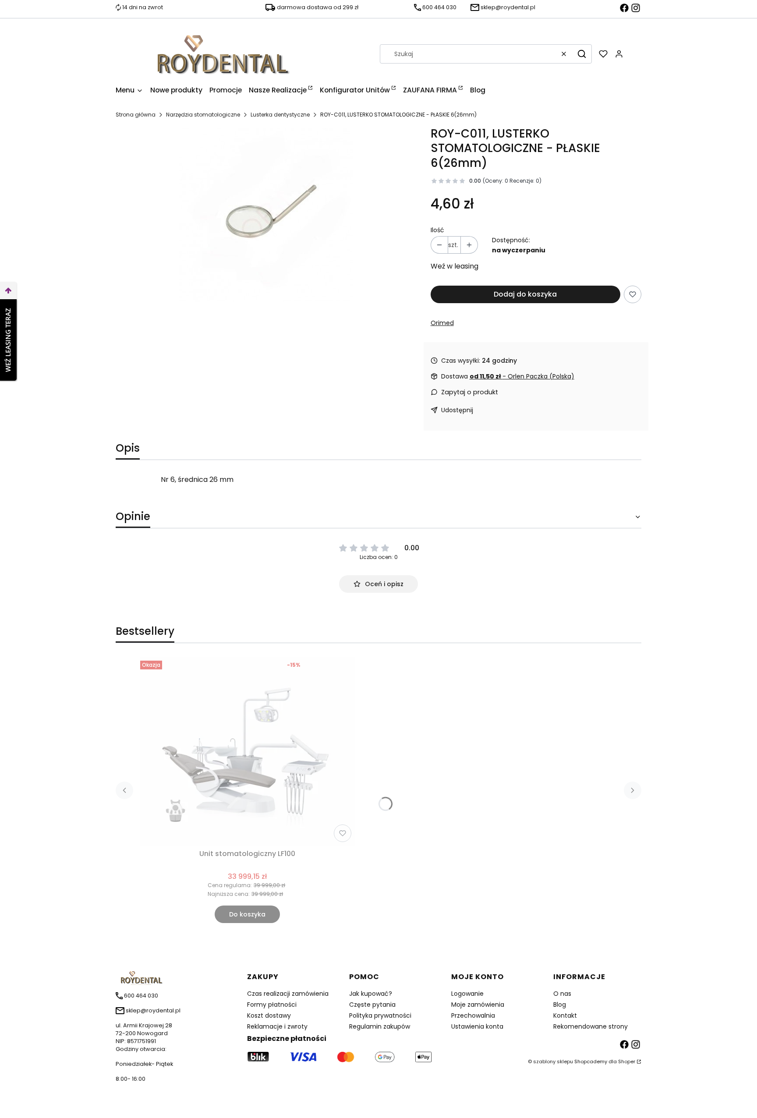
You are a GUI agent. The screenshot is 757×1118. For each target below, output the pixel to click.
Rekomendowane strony (590, 1026)
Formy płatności (272, 1004)
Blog (559, 1004)
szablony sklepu (553, 1061)
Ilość (437, 230)
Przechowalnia (473, 1015)
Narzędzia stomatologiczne (203, 114)
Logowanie (467, 993)
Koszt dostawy (269, 1015)
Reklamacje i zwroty (277, 1026)
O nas (562, 993)
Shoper (626, 1061)
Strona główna (136, 114)
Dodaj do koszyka (525, 294)
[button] (582, 53)
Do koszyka (247, 914)
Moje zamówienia (477, 1004)
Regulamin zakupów (379, 1026)
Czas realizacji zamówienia (288, 993)
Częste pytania (372, 1004)
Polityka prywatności (380, 1015)
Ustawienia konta (477, 1026)
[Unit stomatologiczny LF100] (247, 751)
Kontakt (565, 1015)
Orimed (442, 322)
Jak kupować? (370, 993)
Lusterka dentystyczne (280, 114)
